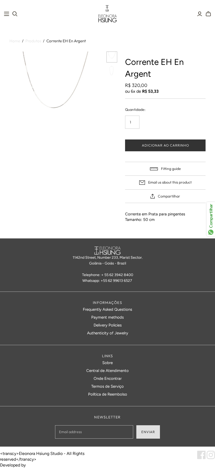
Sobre (107, 362)
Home (14, 40)
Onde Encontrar (108, 378)
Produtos (33, 40)
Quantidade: (135, 109)
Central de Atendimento (107, 370)
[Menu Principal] (6, 14)
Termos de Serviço (107, 386)
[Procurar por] (15, 14)
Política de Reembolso (107, 394)
